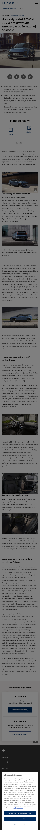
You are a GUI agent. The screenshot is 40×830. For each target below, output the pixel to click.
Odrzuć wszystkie (20, 819)
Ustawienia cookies (20, 825)
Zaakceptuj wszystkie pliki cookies (20, 813)
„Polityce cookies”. (18, 808)
